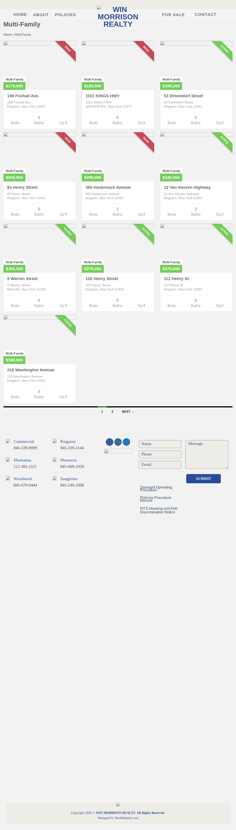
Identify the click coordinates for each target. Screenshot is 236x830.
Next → (128, 411)
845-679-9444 (25, 485)
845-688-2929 (72, 466)
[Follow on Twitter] (126, 442)
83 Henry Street (22, 187)
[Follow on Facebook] (109, 442)
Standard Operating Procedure (156, 488)
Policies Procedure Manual (155, 499)
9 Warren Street (22, 278)
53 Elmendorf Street (183, 96)
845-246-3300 (72, 485)
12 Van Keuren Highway (187, 187)
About (41, 14)
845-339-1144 (72, 448)
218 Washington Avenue (30, 370)
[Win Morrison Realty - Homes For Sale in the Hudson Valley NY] (118, 16)
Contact (205, 14)
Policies (65, 14)
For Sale (173, 14)
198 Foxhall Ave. (23, 96)
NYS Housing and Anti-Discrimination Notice (159, 510)
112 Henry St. (177, 278)
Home (20, 14)
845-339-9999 (25, 448)
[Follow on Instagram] (118, 442)
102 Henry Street (102, 278)
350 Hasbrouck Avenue (108, 187)
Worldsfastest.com (126, 818)
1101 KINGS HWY (103, 96)
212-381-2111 (25, 466)
